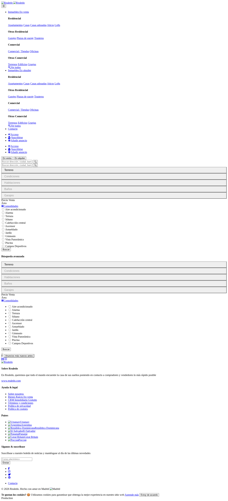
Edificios (22, 64)
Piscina (9, 242)
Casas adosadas (38, 25)
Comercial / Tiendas (18, 51)
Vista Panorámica (14, 239)
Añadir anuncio (19, 140)
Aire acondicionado (15, 209)
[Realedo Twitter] (9, 474)
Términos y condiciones (20, 403)
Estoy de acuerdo (149, 495)
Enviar (6, 462)
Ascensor (10, 226)
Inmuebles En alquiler (19, 70)
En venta (7, 158)
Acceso (15, 134)
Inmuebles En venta (18, 12)
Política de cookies (18, 409)
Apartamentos (15, 25)
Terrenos (12, 64)
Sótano (9, 219)
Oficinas (34, 51)
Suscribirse (17, 137)
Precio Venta (8, 200)
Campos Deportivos (15, 246)
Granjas (32, 64)
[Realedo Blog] (9, 477)
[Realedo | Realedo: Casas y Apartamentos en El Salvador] (13, 2)
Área (4, 203)
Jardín (8, 232)
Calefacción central (15, 222)
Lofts (57, 25)
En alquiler (20, 158)
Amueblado (11, 229)
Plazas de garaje (25, 38)
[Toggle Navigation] (3, 6)
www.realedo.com (11, 380)
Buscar (6, 249)
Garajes (12, 38)
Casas (26, 25)
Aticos (50, 25)
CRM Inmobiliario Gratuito (22, 399)
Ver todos (16, 67)
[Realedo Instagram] (9, 471)
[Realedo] (7, 362)
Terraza (9, 216)
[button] (9, 206)
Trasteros (39, 38)
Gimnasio (10, 236)
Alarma (9, 212)
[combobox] (19, 356)
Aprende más (132, 494)
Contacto (13, 128)
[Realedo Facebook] (9, 468)
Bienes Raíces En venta (20, 396)
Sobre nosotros (16, 393)
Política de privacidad (19, 406)
